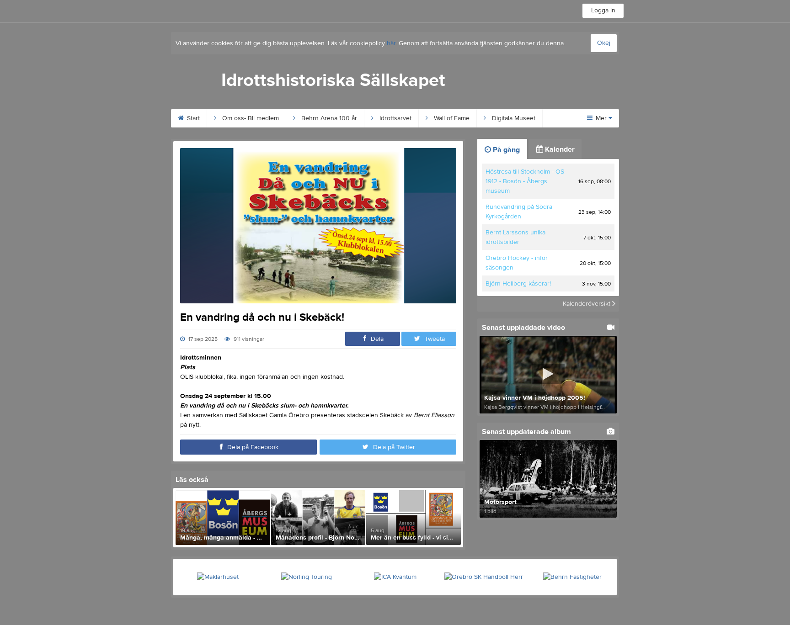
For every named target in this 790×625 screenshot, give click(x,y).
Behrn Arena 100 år (328, 118)
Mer (601, 118)
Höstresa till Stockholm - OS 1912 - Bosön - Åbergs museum (525, 181)
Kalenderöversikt (587, 304)
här (391, 43)
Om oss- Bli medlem (249, 118)
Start (192, 118)
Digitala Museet (512, 118)
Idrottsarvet (394, 118)
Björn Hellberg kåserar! (518, 284)
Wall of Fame (451, 118)
